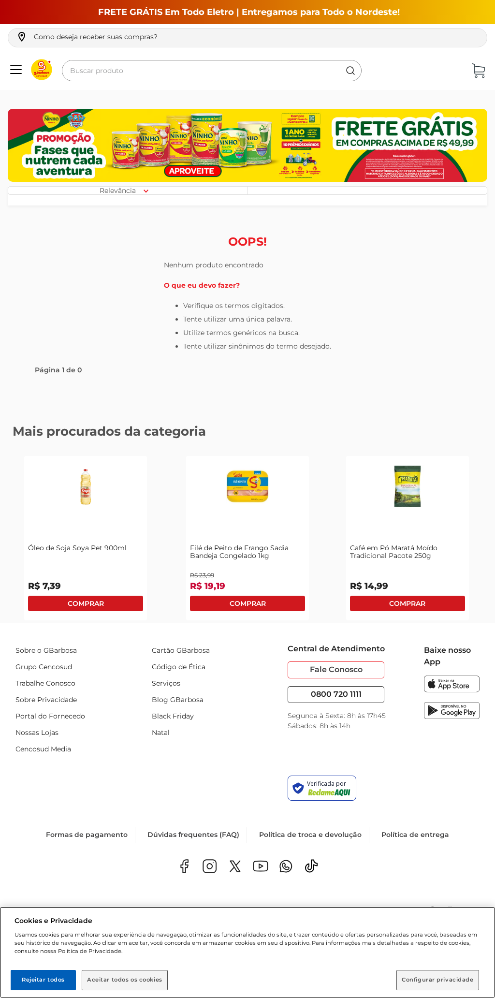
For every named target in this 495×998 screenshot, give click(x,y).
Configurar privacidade (438, 979)
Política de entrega (415, 834)
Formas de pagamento (87, 834)
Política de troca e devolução (310, 834)
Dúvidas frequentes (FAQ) (193, 834)
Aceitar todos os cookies (124, 979)
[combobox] (212, 70)
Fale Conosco (336, 669)
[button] (87, 37)
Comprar (85, 603)
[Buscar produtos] (350, 70)
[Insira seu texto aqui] (286, 867)
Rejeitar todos (43, 979)
